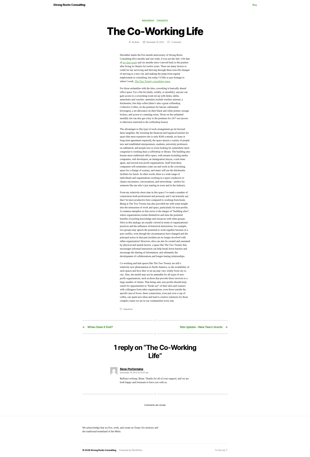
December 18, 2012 (155, 42)
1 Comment (176, 42)
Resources (148, 20)
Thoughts (162, 20)
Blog (254, 5)
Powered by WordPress (130, 450)
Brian (137, 42)
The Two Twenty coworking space (152, 81)
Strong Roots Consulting (69, 4)
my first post (129, 62)
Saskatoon (128, 309)
